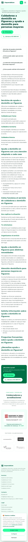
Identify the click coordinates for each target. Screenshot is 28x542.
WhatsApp (8, 32)
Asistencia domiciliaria (6, 477)
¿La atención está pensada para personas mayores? (12, 63)
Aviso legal (4, 505)
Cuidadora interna (5, 488)
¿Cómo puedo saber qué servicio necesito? (13, 56)
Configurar (14, 534)
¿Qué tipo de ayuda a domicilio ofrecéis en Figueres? (12, 50)
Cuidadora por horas (6, 480)
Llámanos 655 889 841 (12, 36)
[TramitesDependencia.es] (7, 439)
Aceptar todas (14, 530)
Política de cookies (6, 509)
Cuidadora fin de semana (7, 484)
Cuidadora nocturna (6, 482)
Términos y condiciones (7, 511)
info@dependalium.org (7, 496)
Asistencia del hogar (6, 486)
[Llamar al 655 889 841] (21, 2)
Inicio (2, 9)
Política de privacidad (6, 507)
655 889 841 (4, 494)
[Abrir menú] (25, 2)
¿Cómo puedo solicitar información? (14, 69)
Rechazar (14, 537)
